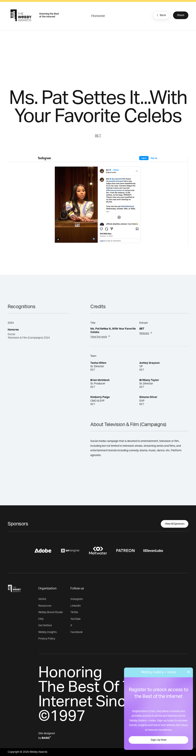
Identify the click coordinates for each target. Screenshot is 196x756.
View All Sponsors (175, 524)
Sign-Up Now (158, 740)
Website (144, 333)
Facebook (76, 632)
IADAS (42, 599)
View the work (98, 336)
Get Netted (45, 625)
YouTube (75, 619)
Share (180, 15)
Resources (44, 605)
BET (98, 136)
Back (163, 15)
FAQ (40, 619)
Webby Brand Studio (50, 612)
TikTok (74, 612)
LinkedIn (75, 605)
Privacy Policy (46, 638)
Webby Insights (47, 632)
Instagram (76, 599)
